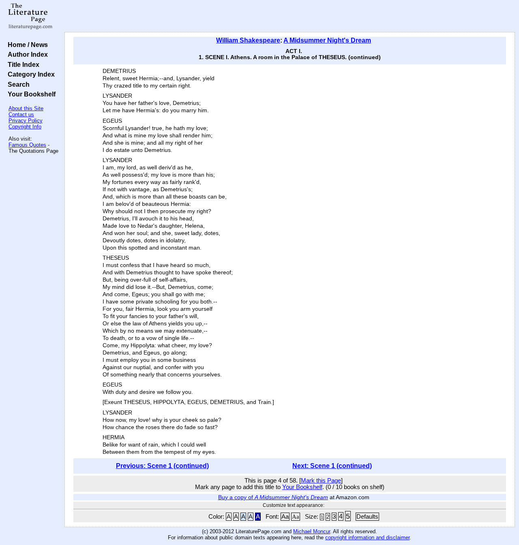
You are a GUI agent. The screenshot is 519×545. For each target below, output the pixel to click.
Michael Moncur (311, 531)
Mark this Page (321, 480)
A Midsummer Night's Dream (327, 40)
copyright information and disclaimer (367, 537)
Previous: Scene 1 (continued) (162, 465)
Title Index (21, 64)
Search (17, 84)
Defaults (367, 516)
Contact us (21, 114)
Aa (285, 516)
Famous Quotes (27, 145)
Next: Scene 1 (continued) (332, 465)
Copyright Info (25, 127)
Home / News (26, 44)
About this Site (26, 108)
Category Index (29, 74)
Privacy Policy (26, 121)
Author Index (26, 54)
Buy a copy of (273, 497)
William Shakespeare (248, 40)
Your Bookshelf (30, 94)
